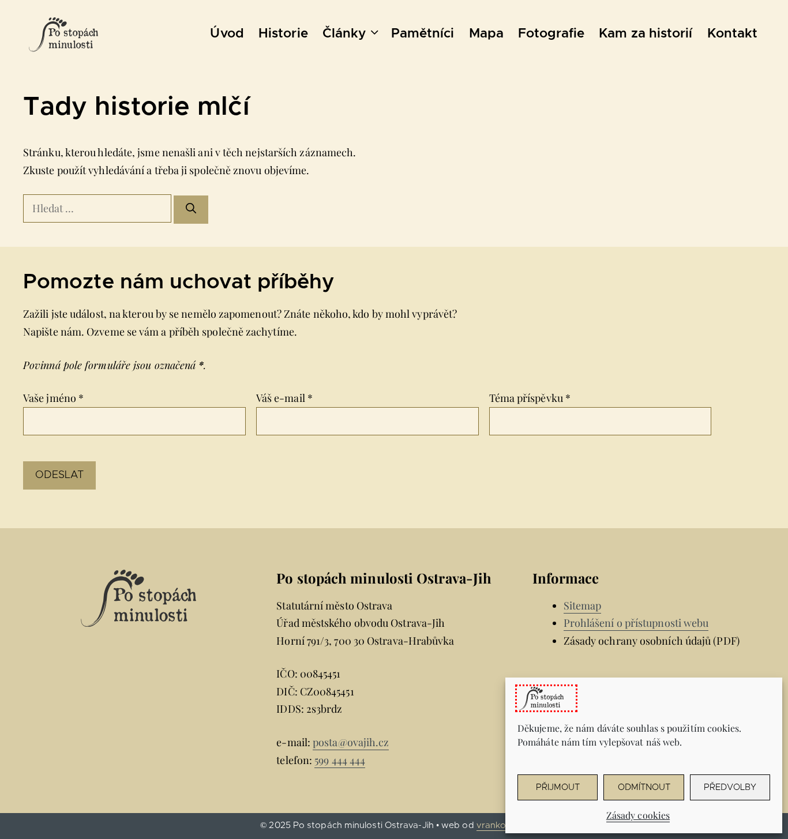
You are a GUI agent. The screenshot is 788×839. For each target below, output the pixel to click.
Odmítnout (644, 787)
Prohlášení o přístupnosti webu (636, 623)
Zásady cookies (638, 815)
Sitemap (583, 605)
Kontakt (732, 33)
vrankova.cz (502, 825)
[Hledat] (191, 209)
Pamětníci (423, 33)
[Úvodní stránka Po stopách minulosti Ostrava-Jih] (63, 35)
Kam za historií (645, 33)
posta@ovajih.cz (351, 742)
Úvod (226, 33)
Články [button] (344, 33)
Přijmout (558, 787)
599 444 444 (339, 760)
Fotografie (551, 33)
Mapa (486, 33)
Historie (283, 33)
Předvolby (730, 787)
